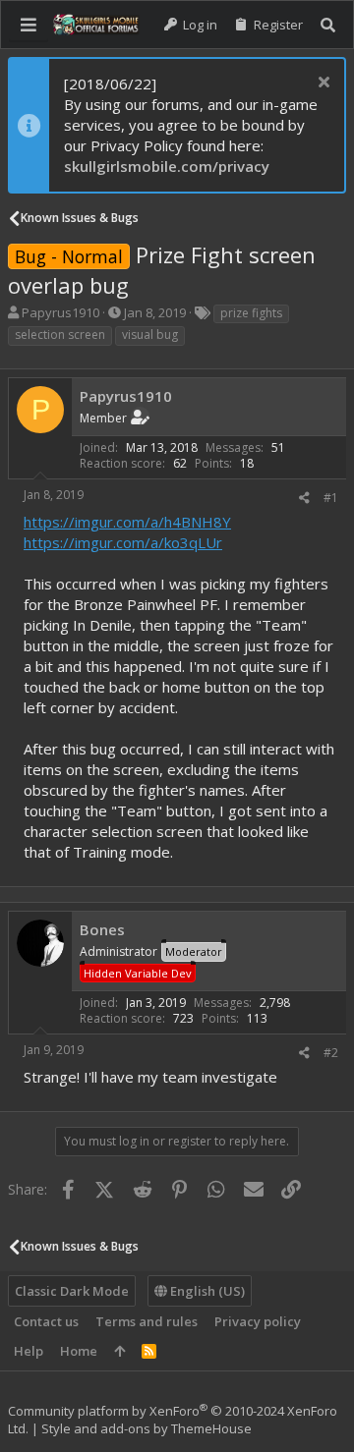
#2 (331, 1052)
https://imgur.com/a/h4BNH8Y (127, 521)
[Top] (119, 1351)
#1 (331, 497)
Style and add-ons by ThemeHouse (146, 1428)
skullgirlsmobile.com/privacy (166, 166)
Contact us (46, 1321)
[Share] (304, 498)
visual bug (150, 334)
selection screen (60, 334)
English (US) (206, 1291)
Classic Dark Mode (72, 1291)
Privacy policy (257, 1321)
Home (78, 1351)
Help (28, 1351)
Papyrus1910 (60, 312)
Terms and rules (146, 1321)
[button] (28, 24)
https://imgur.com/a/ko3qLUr (123, 542)
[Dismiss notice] (321, 84)
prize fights (251, 313)
